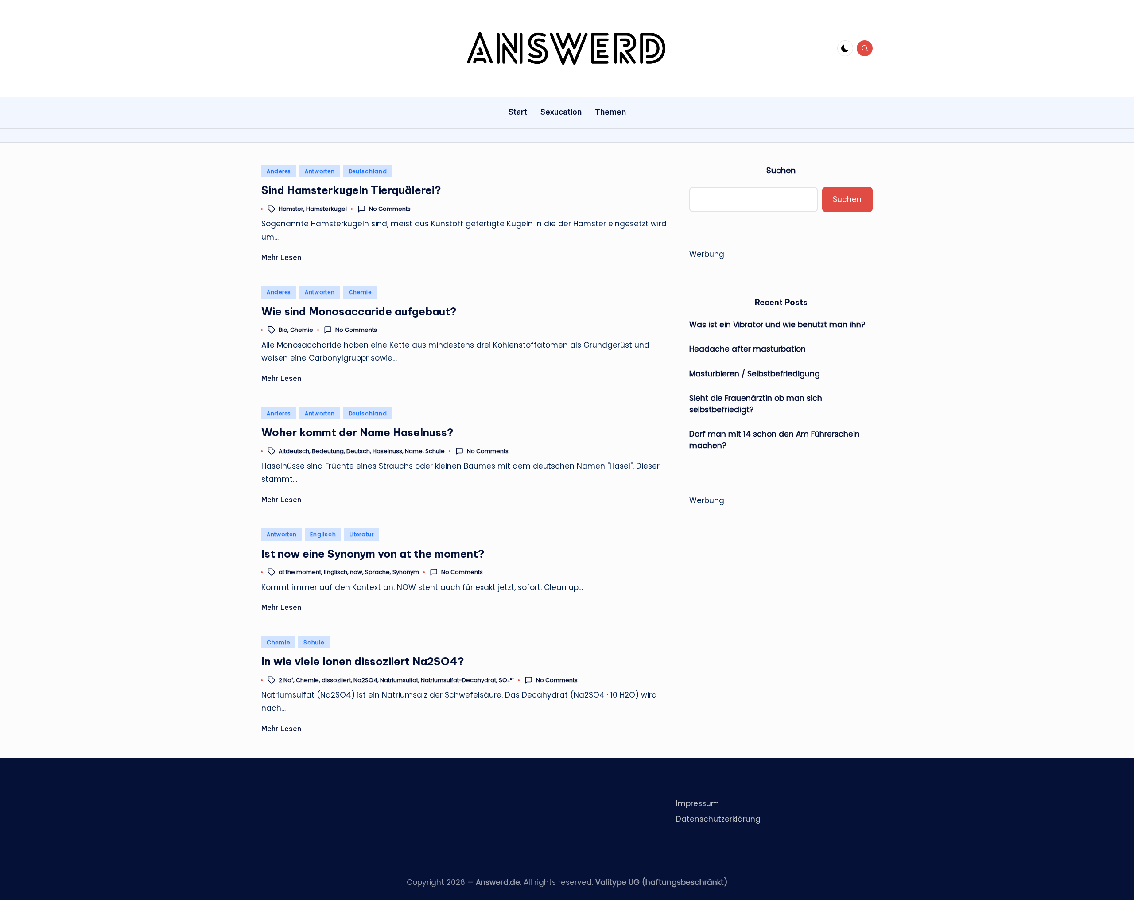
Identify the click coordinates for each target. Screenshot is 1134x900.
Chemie (360, 292)
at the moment (300, 572)
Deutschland (368, 171)
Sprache (377, 572)
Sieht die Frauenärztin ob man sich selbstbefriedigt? (755, 404)
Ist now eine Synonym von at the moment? (373, 553)
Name (414, 451)
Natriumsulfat (399, 680)
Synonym (405, 572)
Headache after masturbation (747, 349)
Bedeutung (328, 451)
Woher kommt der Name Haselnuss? (357, 432)
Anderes (279, 171)
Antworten (319, 171)
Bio (283, 330)
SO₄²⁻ (506, 680)
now (356, 572)
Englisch (323, 534)
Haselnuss (387, 451)
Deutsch (358, 451)
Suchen (781, 170)
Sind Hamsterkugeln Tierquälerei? (351, 190)
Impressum (697, 803)
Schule (435, 451)
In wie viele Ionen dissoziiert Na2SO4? (362, 661)
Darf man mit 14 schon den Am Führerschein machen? (774, 440)
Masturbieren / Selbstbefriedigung (754, 373)
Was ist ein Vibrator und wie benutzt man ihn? (777, 324)
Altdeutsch (294, 451)
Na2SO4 (365, 680)
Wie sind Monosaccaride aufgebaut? (359, 311)
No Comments (389, 209)
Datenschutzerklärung (718, 819)
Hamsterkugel (326, 209)
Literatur (361, 534)
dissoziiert (336, 680)
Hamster (291, 209)
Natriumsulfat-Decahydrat (458, 680)
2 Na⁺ (286, 680)
